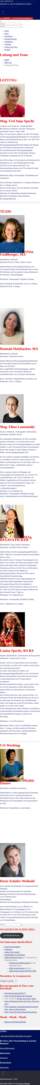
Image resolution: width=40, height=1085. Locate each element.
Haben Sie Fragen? (12, 952)
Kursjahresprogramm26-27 (15, 993)
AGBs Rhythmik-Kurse (13, 958)
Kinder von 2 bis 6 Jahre (26, 999)
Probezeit (8, 949)
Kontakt (7, 50)
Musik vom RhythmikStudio (15, 1022)
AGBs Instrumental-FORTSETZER (22, 971)
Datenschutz (4, 1067)
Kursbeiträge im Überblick (14, 955)
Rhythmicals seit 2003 (8, 7)
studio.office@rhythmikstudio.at (25, 1)
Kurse (6, 34)
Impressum (4, 1058)
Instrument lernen (10, 39)
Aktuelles (7, 44)
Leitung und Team (10, 47)
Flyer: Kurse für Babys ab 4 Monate (18, 996)
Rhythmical (8, 36)
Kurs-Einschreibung (12, 947)
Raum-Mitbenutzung (7, 1048)
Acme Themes (24, 1084)
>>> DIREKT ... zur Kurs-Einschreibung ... (16, 18)
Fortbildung (8, 42)
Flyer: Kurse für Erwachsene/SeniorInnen (20, 1012)
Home (6, 31)
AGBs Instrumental (16, 968)
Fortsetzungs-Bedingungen (19, 963)
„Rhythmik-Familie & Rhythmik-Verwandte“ (16, 1036)
